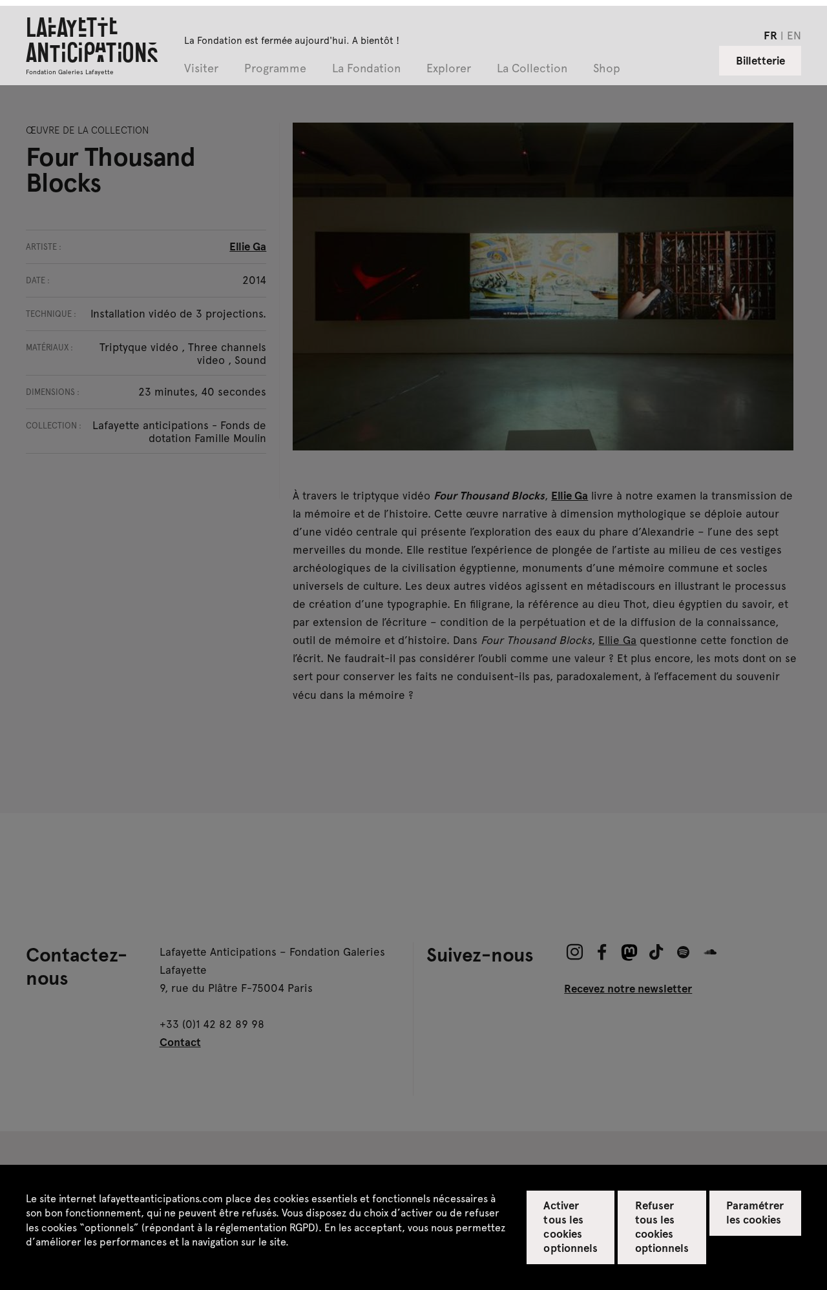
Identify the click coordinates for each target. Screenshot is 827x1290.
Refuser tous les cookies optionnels (662, 1226)
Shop (606, 69)
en (794, 35)
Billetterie (760, 60)
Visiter (201, 69)
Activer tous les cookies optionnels (570, 1226)
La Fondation (366, 69)
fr (770, 35)
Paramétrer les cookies (755, 1212)
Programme (275, 69)
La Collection (532, 69)
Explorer (448, 69)
